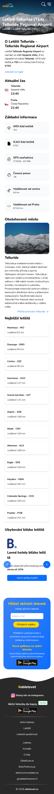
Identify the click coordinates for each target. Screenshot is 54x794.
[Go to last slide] (7, 564)
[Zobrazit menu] (49, 4)
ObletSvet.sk (27, 760)
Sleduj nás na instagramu (30, 695)
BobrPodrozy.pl (27, 766)
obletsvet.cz (31, 789)
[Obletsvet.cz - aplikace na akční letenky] (27, 662)
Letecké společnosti (27, 734)
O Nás (27, 754)
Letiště (27, 728)
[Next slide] (46, 564)
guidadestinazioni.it (27, 778)
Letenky (27, 742)
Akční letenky (27, 722)
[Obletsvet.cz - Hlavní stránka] (7, 4)
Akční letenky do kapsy (27, 704)
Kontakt (27, 748)
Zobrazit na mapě (14, 72)
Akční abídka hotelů (27, 578)
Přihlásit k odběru (26, 624)
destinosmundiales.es (27, 772)
